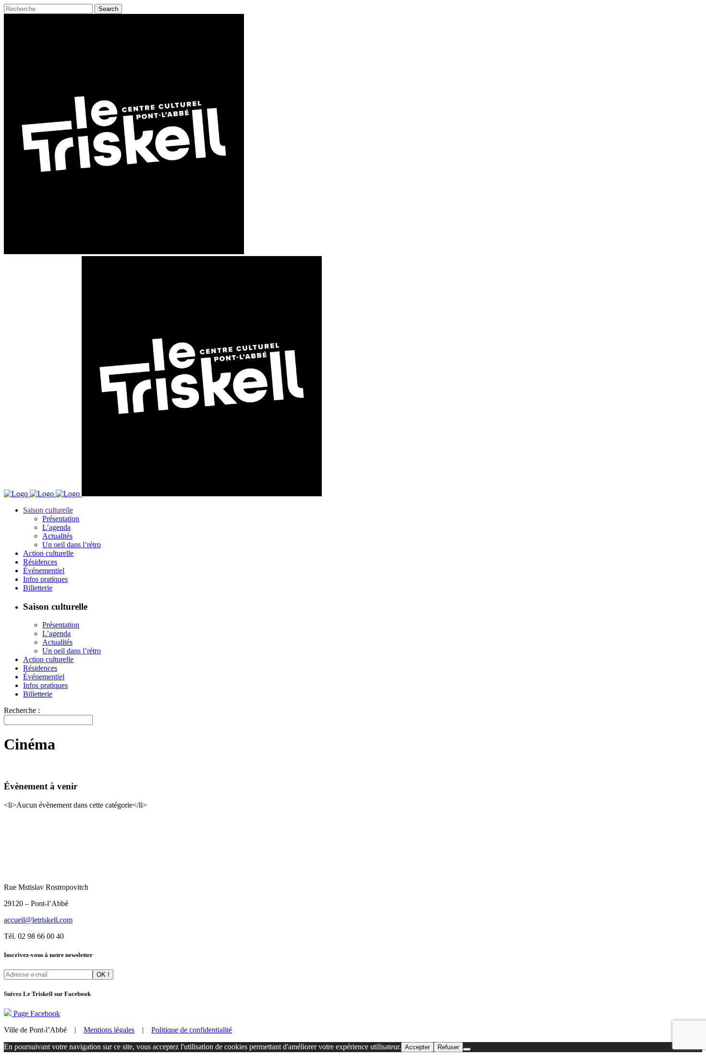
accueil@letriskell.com (38, 920)
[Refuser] (467, 1049)
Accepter (417, 1047)
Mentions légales (109, 1030)
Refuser (448, 1047)
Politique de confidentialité (191, 1030)
